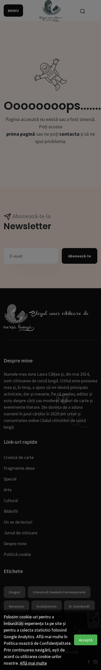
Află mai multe (33, 663)
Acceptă (85, 639)
